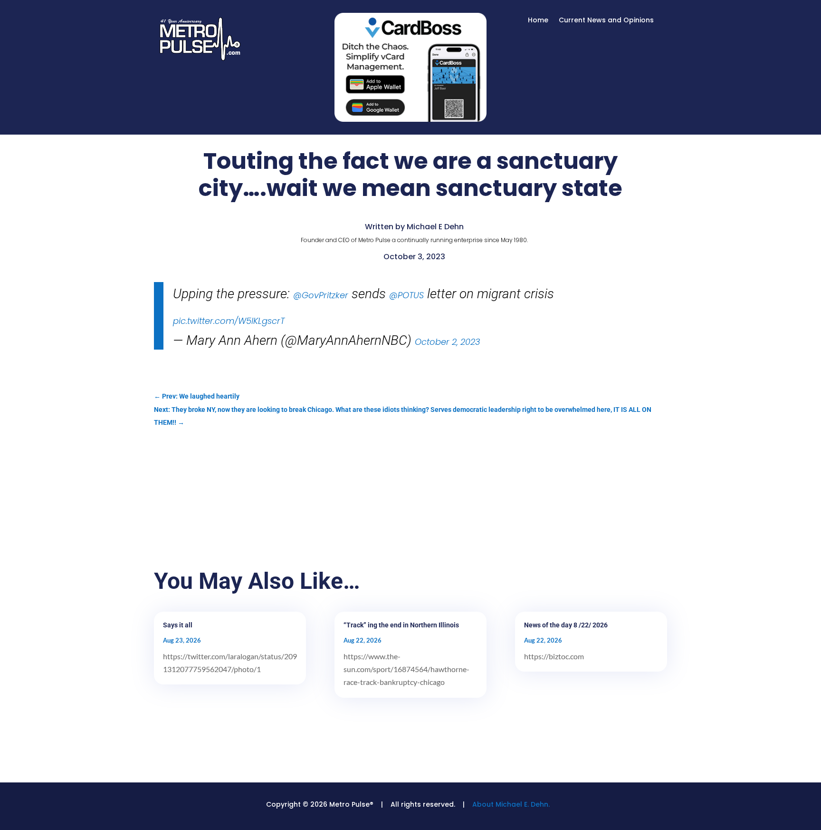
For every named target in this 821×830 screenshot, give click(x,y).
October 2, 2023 (447, 342)
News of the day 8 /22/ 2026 (566, 625)
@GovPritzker (320, 295)
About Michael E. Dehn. (511, 804)
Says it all (177, 625)
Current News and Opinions (606, 21)
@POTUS (406, 295)
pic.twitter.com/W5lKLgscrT (229, 321)
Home (538, 21)
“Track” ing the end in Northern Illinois (401, 625)
